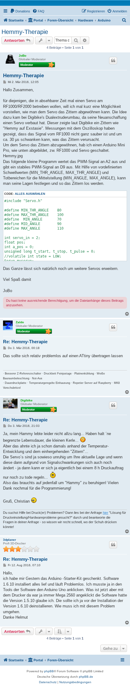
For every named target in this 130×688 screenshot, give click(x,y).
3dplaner (9, 539)
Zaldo (20, 322)
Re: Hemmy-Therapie (25, 341)
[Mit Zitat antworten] (113, 60)
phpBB (49, 671)
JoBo (22, 55)
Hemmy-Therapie (25, 31)
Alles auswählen (30, 193)
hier (105, 512)
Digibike (27, 400)
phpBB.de (86, 676)
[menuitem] (20, 11)
